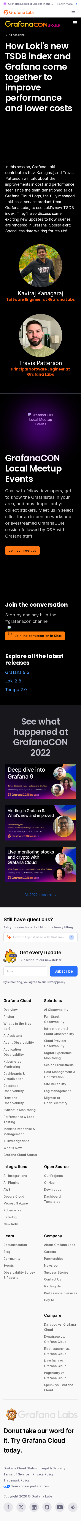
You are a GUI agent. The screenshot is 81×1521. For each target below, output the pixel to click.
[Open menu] (73, 12)
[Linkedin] (34, 1507)
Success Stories (56, 1272)
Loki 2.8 (13, 681)
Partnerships (54, 1258)
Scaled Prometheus (59, 1065)
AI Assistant (12, 1035)
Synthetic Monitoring (19, 1110)
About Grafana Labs (59, 1245)
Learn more (65, 4)
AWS (6, 1189)
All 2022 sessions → (40, 895)
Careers (50, 1252)
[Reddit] (73, 1507)
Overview (10, 1009)
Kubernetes (12, 1210)
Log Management (57, 1091)
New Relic (11, 1224)
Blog (6, 1252)
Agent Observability (18, 1042)
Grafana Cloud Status (20, 1155)
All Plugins (11, 1182)
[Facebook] (8, 1507)
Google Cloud (13, 1196)
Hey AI (49, 1300)
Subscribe (63, 971)
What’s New (12, 1148)
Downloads (52, 1189)
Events (8, 1265)
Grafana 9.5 (17, 672)
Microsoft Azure (15, 1203)
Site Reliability (55, 1084)
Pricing (8, 1016)
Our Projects (53, 1176)
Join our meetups (22, 550)
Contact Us (52, 1279)
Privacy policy (56, 982)
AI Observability (56, 1009)
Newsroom (52, 1265)
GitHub (49, 1182)
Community (12, 1258)
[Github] (47, 1507)
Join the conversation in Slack (38, 636)
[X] (21, 1507)
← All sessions (15, 34)
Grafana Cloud (43, 1440)
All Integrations (15, 1176)
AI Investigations (16, 1141)
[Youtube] (60, 1507)
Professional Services (60, 1293)
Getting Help (54, 1286)
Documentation (15, 1245)
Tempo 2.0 (16, 689)
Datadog (10, 1217)
